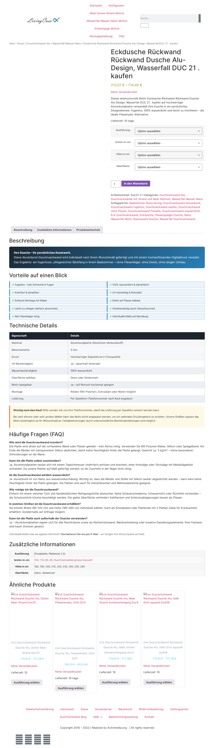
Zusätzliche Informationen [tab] (54, 229)
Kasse (84, 709)
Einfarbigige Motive (107, 28)
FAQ (121, 36)
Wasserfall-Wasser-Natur (66, 43)
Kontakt (149, 716)
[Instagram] (37, 739)
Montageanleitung (101, 36)
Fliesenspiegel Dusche (169, 215)
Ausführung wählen (27, 682)
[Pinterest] (47, 739)
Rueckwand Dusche (145, 219)
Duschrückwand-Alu (38, 43)
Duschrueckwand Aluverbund (181, 203)
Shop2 (20, 43)
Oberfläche (123, 166)
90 (50, 560)
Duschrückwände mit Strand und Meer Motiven (140, 199)
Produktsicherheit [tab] (88, 229)
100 (36, 560)
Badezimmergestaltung (123, 716)
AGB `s (97, 716)
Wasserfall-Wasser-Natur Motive (107, 21)
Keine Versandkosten (124, 92)
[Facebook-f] (19, 739)
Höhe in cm (122, 154)
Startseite (96, 5)
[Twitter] (28, 739)
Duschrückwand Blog (73, 716)
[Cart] (144, 25)
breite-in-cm (123, 142)
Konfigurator (116, 5)
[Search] (200, 18)
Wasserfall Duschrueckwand (177, 219)
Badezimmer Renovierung (145, 203)
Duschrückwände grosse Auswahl (73, 560)
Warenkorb (125, 709)
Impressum (67, 709)
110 (42, 560)
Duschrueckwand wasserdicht (181, 211)
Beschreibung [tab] (23, 229)
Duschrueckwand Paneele (144, 211)
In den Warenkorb (135, 183)
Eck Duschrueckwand (124, 215)
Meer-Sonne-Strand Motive (107, 13)
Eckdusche (146, 215)
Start (12, 43)
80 (46, 560)
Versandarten (103, 709)
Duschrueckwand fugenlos (127, 207)
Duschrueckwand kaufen (161, 207)
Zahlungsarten (179, 709)
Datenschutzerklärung (40, 709)
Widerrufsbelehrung (151, 709)
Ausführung (123, 130)
